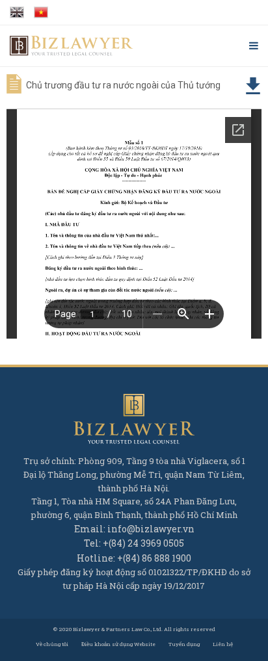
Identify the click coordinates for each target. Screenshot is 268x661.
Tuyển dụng (184, 644)
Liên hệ (223, 644)
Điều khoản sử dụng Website (118, 644)
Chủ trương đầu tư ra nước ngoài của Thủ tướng (123, 85)
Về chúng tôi (52, 644)
